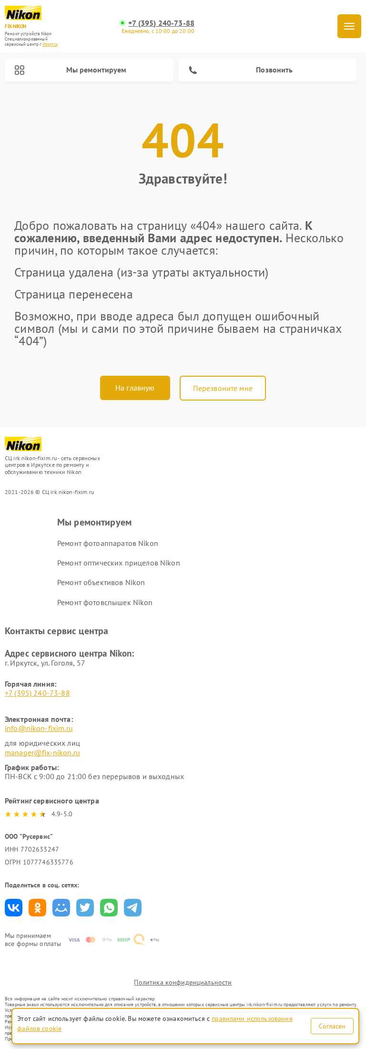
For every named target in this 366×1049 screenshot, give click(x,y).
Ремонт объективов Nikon (101, 582)
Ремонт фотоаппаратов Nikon (107, 543)
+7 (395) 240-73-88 (161, 23)
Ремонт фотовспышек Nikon (105, 602)
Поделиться (13, 907)
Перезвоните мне (223, 388)
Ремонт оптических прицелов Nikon (118, 562)
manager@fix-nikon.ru (42, 752)
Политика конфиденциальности (183, 982)
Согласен (332, 1026)
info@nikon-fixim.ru (39, 728)
